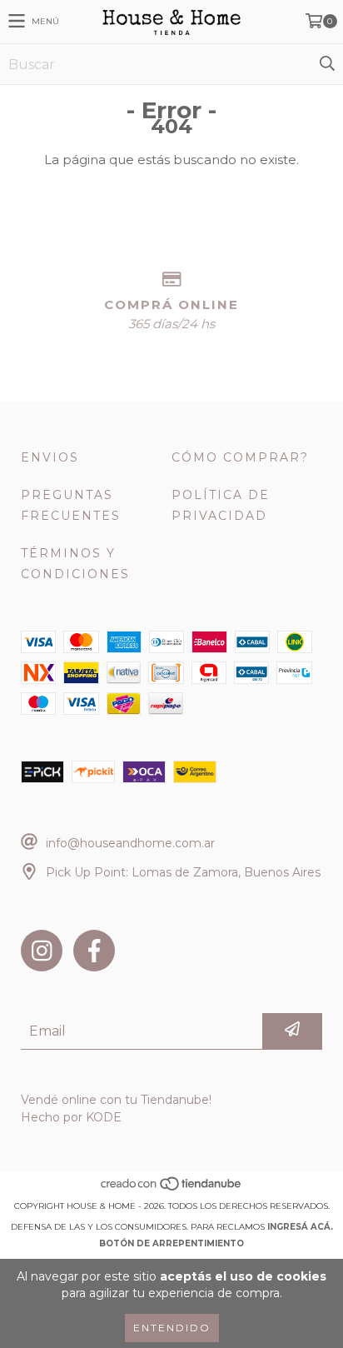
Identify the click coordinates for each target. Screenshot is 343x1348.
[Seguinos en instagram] (41, 950)
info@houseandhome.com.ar (130, 843)
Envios (50, 457)
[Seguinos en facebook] (94, 950)
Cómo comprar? (240, 457)
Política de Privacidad (221, 505)
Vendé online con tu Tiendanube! (116, 1099)
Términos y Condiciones (75, 564)
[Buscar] (326, 64)
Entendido (172, 1327)
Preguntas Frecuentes (71, 505)
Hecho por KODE (71, 1117)
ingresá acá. (300, 1226)
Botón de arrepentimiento (171, 1243)
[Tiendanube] (172, 1189)
